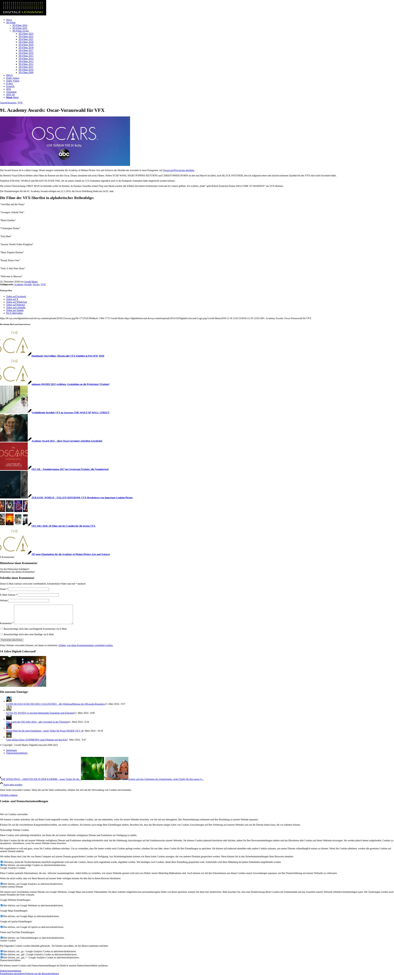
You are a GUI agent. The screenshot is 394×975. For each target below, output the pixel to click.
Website (4, 600)
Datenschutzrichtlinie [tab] (10, 960)
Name (4, 589)
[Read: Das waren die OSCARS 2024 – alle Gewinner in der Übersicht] (9, 719)
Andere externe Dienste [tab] (11, 886)
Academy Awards (23, 284)
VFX (20, 102)
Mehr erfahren (11, 795)
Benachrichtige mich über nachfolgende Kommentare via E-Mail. (35, 629)
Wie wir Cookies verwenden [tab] (14, 814)
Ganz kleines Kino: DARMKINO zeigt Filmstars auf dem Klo (36, 739)
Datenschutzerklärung (10, 970)
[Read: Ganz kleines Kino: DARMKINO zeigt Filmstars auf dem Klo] (9, 737)
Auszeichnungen (8, 102)
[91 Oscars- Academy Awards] (65, 165)
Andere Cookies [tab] (8, 940)
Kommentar (6, 623)
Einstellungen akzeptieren (12, 973)
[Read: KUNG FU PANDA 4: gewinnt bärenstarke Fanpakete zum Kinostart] (9, 710)
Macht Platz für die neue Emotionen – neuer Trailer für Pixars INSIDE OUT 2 (44, 730)
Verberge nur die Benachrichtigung (42, 973)
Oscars (36, 284)
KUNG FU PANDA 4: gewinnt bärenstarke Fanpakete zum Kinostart (40, 713)
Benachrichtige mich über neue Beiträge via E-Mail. (29, 634)
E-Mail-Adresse (8, 594)
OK (2, 795)
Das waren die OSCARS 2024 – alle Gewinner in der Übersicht (37, 722)
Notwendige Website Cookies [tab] (14, 830)
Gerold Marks (31, 281)
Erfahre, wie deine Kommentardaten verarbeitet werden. (86, 645)
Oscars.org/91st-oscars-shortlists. (179, 170)
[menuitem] (200, 19)
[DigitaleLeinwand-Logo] (23, 14)
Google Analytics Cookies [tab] (13, 868)
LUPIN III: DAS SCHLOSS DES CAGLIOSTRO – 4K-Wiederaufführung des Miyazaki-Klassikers (55, 704)
